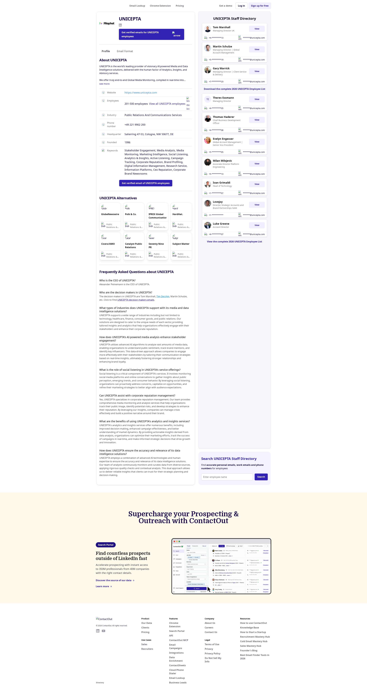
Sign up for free (260, 5)
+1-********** (216, 215)
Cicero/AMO (108, 243)
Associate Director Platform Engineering (226, 165)
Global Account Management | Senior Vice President (228, 143)
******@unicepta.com (254, 37)
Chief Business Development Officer (226, 121)
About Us (210, 623)
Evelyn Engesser (223, 138)
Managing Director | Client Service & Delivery (229, 73)
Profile (106, 51)
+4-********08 (216, 130)
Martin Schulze (222, 46)
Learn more (102, 586)
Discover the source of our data (113, 580)
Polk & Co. (130, 214)
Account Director (221, 227)
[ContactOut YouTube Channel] (103, 654)
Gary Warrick (221, 68)
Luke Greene (221, 223)
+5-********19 (216, 59)
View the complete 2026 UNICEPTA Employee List (234, 241)
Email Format (125, 51)
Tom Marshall (221, 27)
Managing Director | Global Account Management (226, 51)
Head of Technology (222, 186)
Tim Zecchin (162, 296)
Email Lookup (137, 5)
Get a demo (225, 5)
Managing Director (222, 101)
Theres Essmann (223, 97)
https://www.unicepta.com (141, 92)
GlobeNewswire (110, 214)
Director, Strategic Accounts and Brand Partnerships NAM (228, 206)
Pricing (180, 5)
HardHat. (177, 214)
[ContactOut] (110, 5)
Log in (241, 5)
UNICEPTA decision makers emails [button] (135, 299)
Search (261, 476)
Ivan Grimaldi (221, 182)
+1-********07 (216, 193)
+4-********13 (216, 37)
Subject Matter (180, 243)
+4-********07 (216, 234)
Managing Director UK (223, 30)
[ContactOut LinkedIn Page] (97, 654)
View (257, 28)
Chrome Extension (160, 5)
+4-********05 (216, 108)
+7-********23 (216, 81)
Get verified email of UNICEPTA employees (146, 183)
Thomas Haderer (223, 117)
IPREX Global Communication (157, 216)
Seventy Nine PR (156, 245)
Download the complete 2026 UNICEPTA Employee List (234, 88)
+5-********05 (216, 152)
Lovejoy (218, 201)
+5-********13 (216, 174)
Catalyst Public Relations (133, 245)
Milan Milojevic (222, 160)
